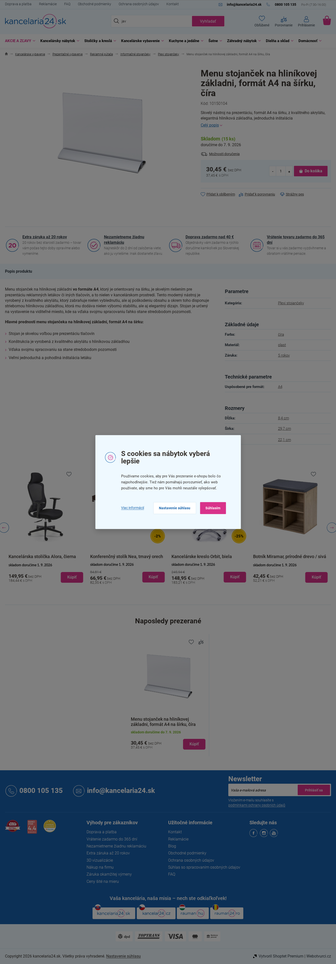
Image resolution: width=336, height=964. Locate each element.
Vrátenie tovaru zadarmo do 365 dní (296, 240)
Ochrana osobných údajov (139, 4)
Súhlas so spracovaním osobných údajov (204, 867)
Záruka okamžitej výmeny (109, 874)
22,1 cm (284, 440)
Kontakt (172, 4)
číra (281, 334)
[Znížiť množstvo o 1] (272, 171)
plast (282, 345)
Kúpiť (194, 744)
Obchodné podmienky (94, 4)
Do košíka (313, 171)
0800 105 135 (41, 790)
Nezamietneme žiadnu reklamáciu (124, 240)
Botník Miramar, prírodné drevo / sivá (289, 556)
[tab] (18, 271)
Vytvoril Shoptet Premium (281, 956)
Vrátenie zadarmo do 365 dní (112, 839)
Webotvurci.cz (318, 956)
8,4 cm (283, 418)
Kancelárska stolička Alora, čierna (42, 556)
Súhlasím (212, 508)
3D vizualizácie (100, 860)
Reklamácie (48, 4)
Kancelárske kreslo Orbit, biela (202, 556)
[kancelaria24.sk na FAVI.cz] (12, 828)
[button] (45, 573)
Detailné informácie (266, 125)
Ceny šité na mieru (103, 881)
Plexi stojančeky (291, 303)
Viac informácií (132, 508)
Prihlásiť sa (314, 790)
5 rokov (284, 355)
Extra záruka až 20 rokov (44, 237)
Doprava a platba (18, 4)
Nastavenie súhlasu (174, 508)
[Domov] (6, 54)
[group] (46, 528)
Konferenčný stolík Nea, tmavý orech (126, 556)
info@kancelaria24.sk (121, 790)
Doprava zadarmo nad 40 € (210, 237)
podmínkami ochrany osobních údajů (256, 805)
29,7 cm (284, 428)
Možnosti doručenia (224, 154)
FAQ (67, 4)
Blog (172, 846)
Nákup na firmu (100, 867)
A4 (280, 387)
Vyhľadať (208, 21)
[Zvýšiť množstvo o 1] (289, 171)
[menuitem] (19, 41)
